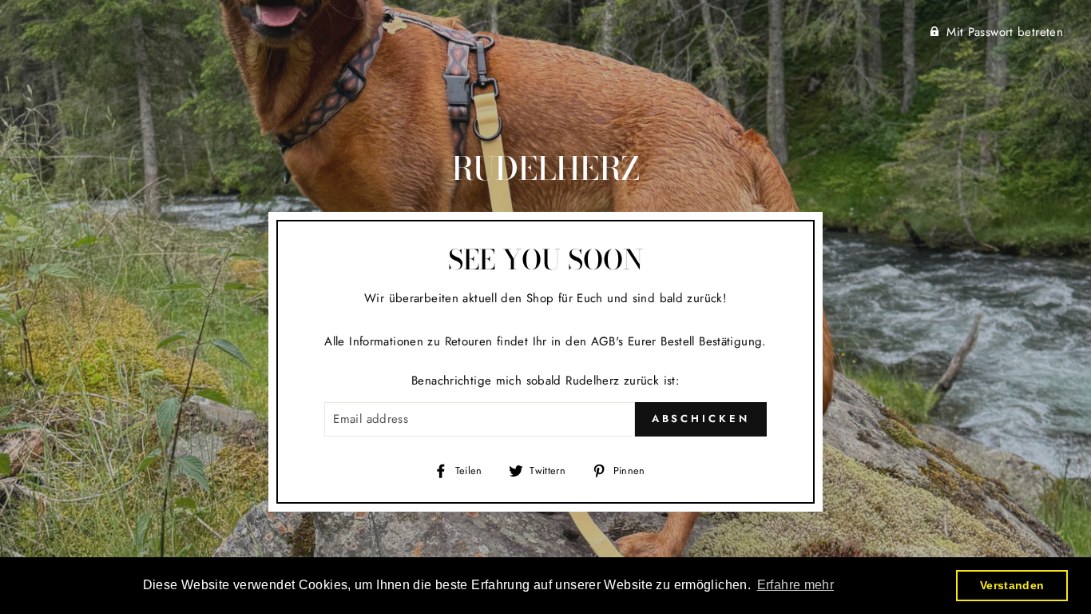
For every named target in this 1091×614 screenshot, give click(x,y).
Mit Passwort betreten (1004, 32)
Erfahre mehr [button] (796, 585)
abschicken (701, 418)
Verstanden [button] (1012, 585)
